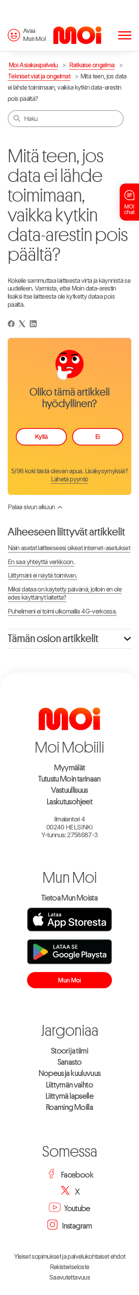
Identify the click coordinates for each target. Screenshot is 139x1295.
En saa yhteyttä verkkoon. (41, 562)
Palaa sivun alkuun (31, 507)
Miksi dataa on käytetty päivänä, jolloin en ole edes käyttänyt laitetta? (65, 593)
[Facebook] (11, 323)
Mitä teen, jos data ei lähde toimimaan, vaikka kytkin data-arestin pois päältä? (67, 87)
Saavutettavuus (69, 1277)
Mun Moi (69, 980)
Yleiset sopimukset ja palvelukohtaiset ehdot (69, 1256)
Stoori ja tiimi (69, 1051)
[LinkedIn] (33, 323)
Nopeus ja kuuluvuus (70, 1073)
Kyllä (41, 436)
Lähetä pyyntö (69, 479)
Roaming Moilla (69, 1107)
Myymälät (69, 768)
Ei (97, 436)
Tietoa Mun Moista (69, 898)
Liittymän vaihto (69, 1085)
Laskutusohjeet (69, 802)
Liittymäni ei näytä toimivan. (42, 575)
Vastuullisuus (69, 790)
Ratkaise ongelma (92, 65)
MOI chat (129, 209)
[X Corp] (22, 323)
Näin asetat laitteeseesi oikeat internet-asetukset (69, 548)
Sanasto (70, 1062)
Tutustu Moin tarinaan (69, 779)
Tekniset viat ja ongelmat (39, 76)
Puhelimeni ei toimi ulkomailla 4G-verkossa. (62, 611)
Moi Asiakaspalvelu (33, 65)
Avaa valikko (124, 36)
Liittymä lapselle (69, 1096)
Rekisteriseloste (70, 1267)
